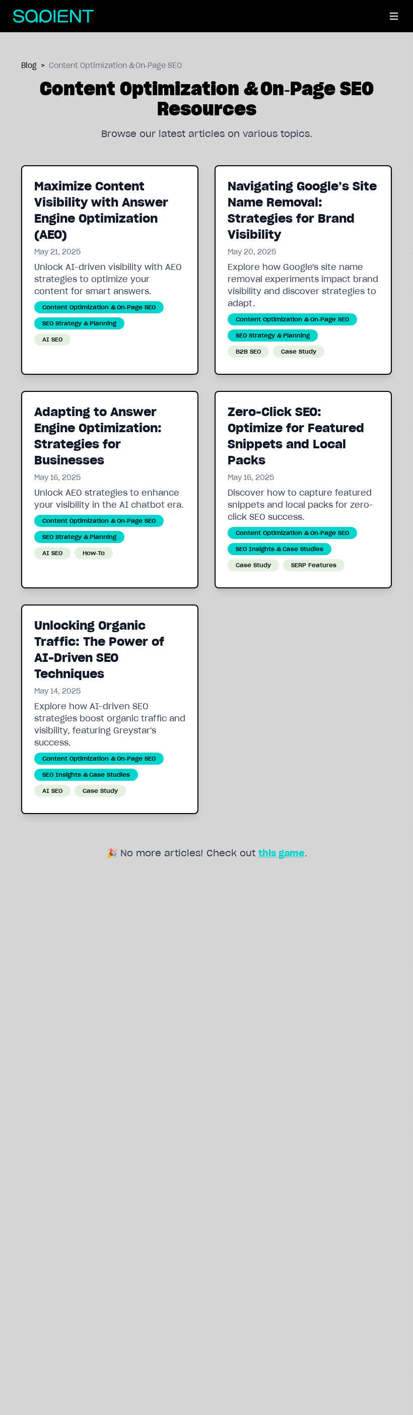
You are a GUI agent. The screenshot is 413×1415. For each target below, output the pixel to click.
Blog (29, 65)
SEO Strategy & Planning (79, 323)
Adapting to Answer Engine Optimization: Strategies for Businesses (98, 436)
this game (281, 853)
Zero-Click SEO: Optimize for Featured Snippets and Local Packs (296, 436)
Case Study (298, 351)
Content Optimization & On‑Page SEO (99, 307)
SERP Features (313, 565)
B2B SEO (248, 351)
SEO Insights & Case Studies (279, 549)
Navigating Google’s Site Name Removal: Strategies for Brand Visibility (302, 210)
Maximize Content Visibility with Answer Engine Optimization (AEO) (101, 210)
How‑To (94, 553)
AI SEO (52, 339)
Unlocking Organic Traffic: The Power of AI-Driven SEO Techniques (99, 650)
